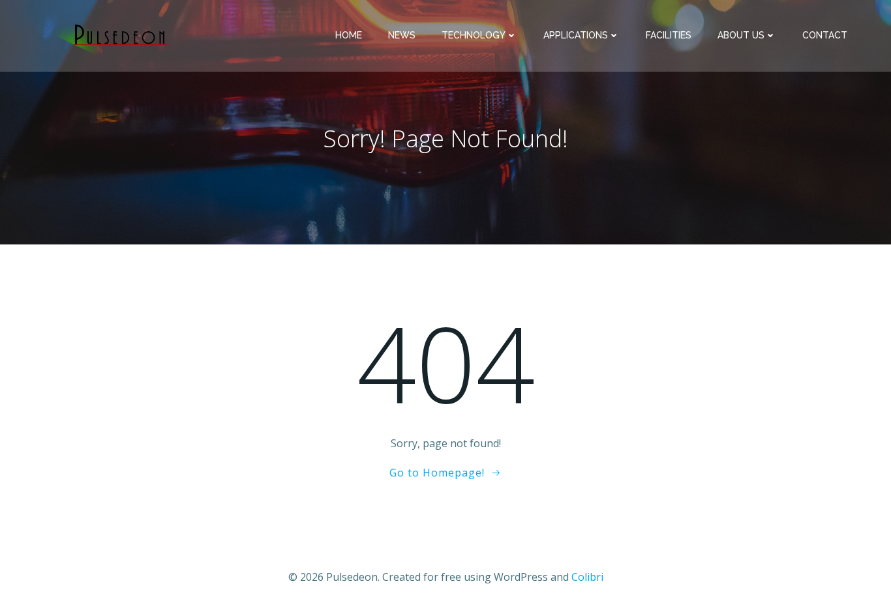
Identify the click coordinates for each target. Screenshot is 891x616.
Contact (824, 35)
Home (348, 35)
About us (740, 35)
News (401, 35)
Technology (474, 35)
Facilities (668, 35)
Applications (575, 35)
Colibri (587, 577)
